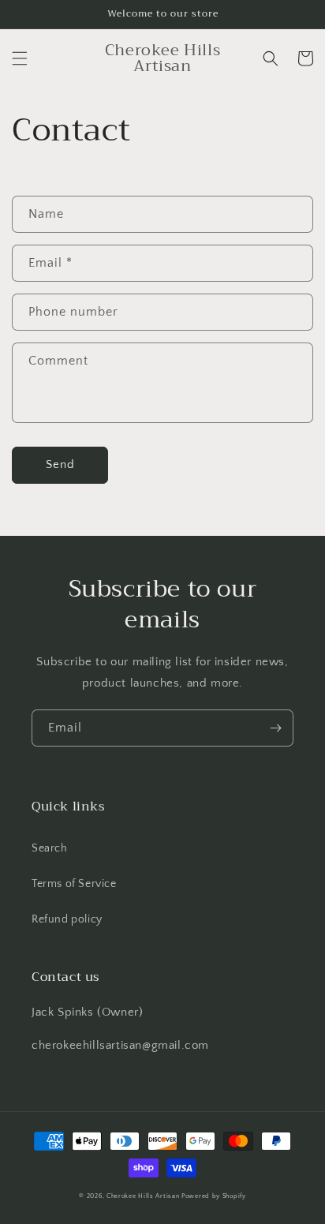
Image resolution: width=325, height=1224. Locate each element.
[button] (19, 58)
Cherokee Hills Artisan (142, 1196)
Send (60, 464)
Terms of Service (74, 884)
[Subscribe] (275, 728)
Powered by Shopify (213, 1196)
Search (50, 848)
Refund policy (67, 919)
